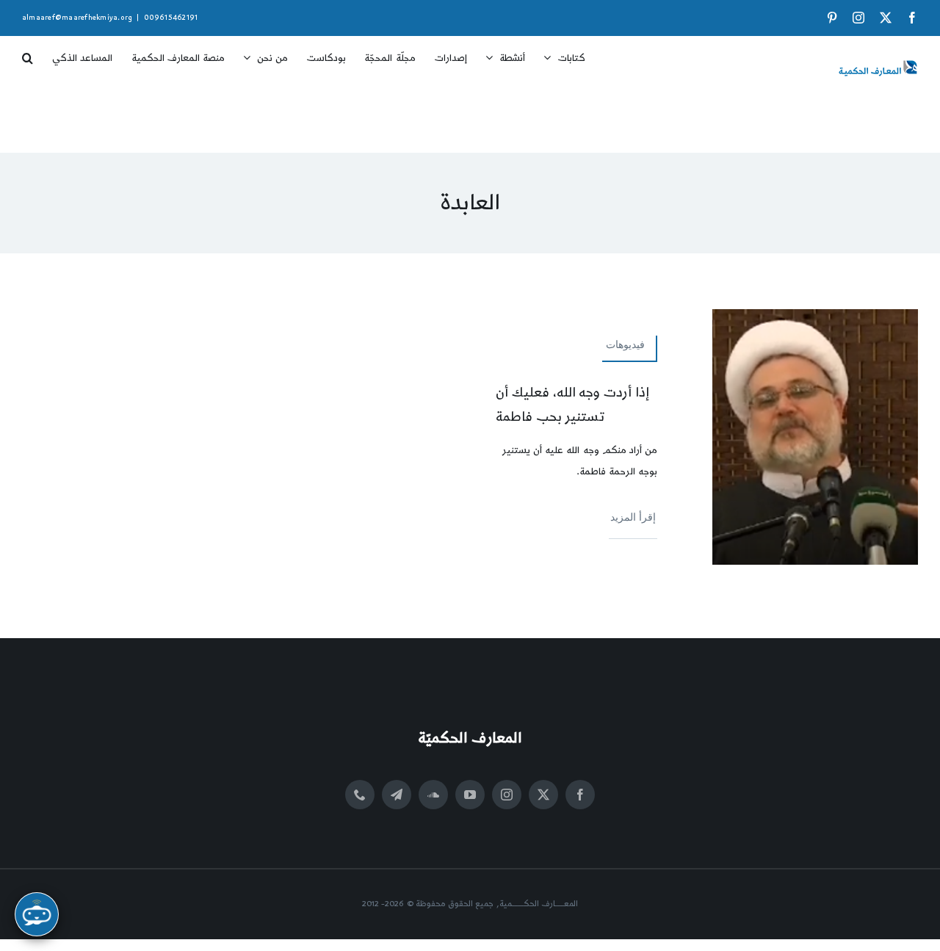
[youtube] (470, 794)
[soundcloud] (433, 794)
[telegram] (396, 794)
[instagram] (506, 794)
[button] (27, 53)
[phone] (360, 794)
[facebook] (580, 794)
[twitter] (543, 794)
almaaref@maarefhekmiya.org (77, 17)
